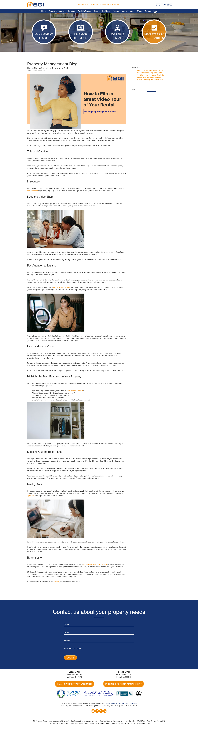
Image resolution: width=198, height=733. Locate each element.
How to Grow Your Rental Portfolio (149, 77)
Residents (106, 11)
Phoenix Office (123, 671)
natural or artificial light (61, 287)
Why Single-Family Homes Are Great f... (151, 79)
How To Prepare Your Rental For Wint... (151, 70)
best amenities (32, 190)
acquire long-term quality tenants (95, 564)
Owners (97, 11)
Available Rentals (84, 11)
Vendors (116, 11)
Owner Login (82, 4)
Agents (124, 11)
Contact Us (123, 703)
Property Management (57, 11)
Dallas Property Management (74, 683)
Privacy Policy (111, 703)
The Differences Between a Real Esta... (151, 75)
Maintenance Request (111, 4)
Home (43, 11)
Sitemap (133, 703)
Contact (148, 11)
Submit (70, 657)
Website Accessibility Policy (140, 723)
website (56, 581)
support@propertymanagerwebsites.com (115, 723)
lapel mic (30, 495)
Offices (139, 11)
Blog (155, 11)
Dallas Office (74, 671)
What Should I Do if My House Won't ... (151, 72)
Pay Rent (95, 4)
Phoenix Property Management (123, 683)
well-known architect (75, 390)
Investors (71, 11)
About (132, 11)
